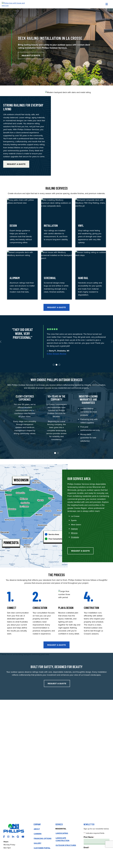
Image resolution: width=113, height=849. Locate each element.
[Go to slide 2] (56, 364)
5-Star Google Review (56, 352)
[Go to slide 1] (53, 364)
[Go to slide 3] (59, 364)
